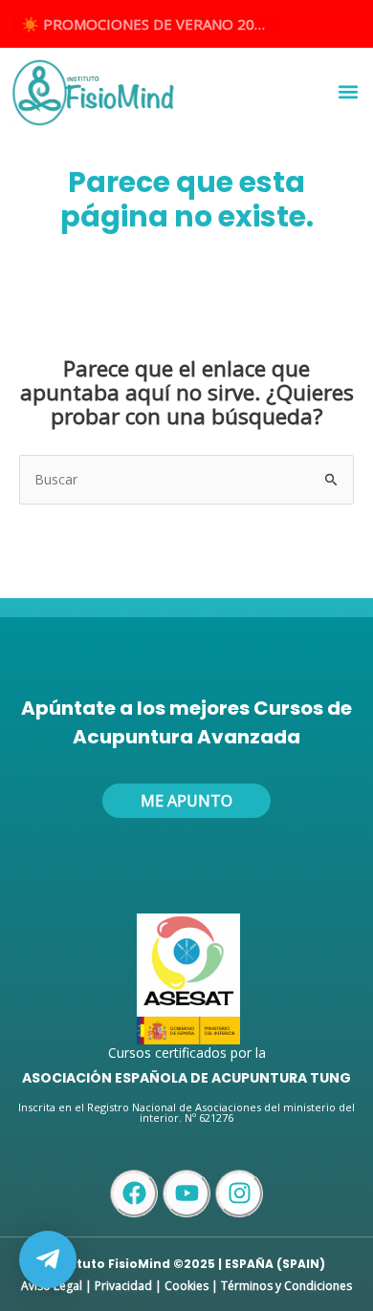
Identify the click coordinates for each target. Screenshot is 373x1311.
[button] (347, 92)
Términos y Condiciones (286, 1286)
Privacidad (123, 1286)
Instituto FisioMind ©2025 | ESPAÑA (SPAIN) (186, 1264)
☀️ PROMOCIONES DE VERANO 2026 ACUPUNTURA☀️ (152, 23)
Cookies (186, 1286)
